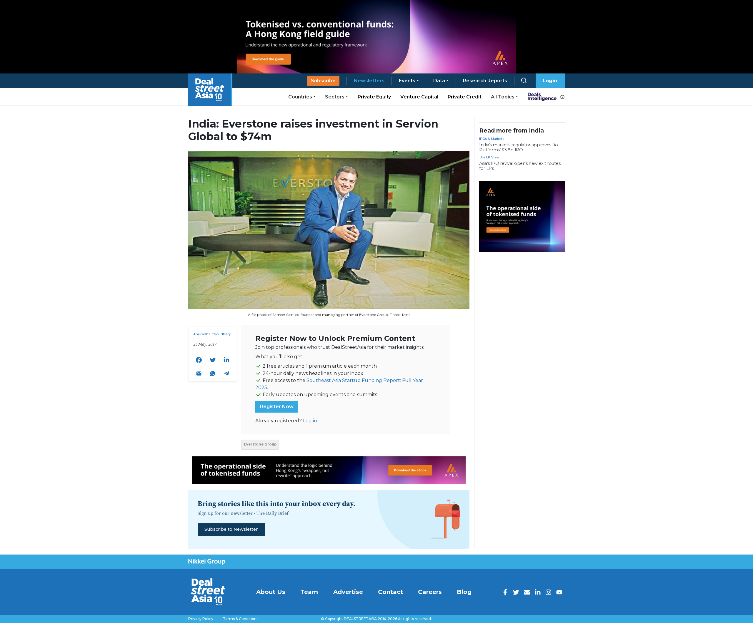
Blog (464, 591)
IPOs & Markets (491, 139)
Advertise (348, 591)
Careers (430, 591)
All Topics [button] (502, 97)
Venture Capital (419, 97)
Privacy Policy (200, 619)
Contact (390, 591)
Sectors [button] (334, 97)
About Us (270, 591)
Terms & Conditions (240, 619)
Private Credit (465, 97)
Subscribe (323, 80)
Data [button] (439, 80)
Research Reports (485, 80)
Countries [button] (300, 97)
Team (309, 591)
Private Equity (374, 97)
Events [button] (407, 80)
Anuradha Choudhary (212, 334)
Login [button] (550, 80)
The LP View (489, 157)
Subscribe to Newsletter (231, 529)
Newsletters (369, 80)
